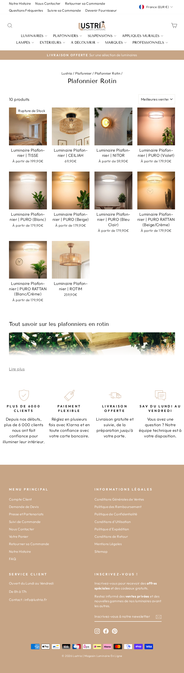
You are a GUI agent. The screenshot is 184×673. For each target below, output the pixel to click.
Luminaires (32, 36)
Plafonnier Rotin (107, 73)
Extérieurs (50, 43)
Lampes (23, 43)
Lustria (66, 73)
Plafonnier (83, 73)
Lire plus (17, 369)
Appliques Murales (140, 36)
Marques (114, 43)
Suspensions (100, 36)
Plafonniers (65, 36)
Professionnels (148, 43)
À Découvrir (83, 43)
